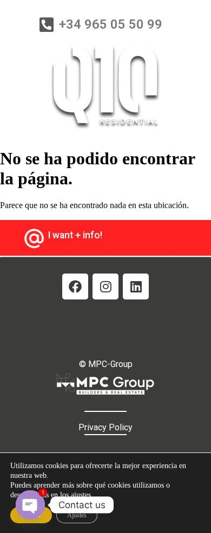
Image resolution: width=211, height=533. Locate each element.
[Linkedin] (136, 286)
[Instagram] (105, 286)
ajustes (81, 495)
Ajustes (77, 515)
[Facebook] (75, 286)
